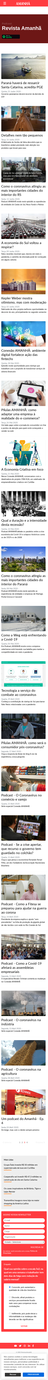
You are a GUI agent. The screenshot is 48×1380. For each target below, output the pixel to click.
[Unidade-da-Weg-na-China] (23, 618)
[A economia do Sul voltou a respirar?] (23, 226)
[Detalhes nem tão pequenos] (23, 118)
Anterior (8, 1143)
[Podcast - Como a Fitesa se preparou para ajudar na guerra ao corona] (23, 887)
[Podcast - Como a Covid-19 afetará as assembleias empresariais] (23, 947)
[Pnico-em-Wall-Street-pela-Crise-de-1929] (23, 504)
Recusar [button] (13, 1374)
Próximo (39, 1143)
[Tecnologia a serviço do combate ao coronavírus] (23, 674)
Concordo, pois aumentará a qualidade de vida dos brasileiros (22, 1288)
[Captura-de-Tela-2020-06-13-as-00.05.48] (23, 169)
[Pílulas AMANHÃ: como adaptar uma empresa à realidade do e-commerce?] (23, 393)
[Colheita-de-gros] (23, 1053)
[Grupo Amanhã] (23, 3)
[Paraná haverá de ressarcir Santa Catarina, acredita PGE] (23, 66)
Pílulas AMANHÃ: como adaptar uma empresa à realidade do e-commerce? (20, 414)
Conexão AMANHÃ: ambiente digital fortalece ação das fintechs (23, 355)
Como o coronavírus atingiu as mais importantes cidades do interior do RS (23, 190)
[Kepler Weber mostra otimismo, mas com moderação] (23, 281)
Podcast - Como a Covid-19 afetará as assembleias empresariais (21, 968)
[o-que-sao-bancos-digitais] (23, 334)
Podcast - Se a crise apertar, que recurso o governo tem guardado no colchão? (21, 849)
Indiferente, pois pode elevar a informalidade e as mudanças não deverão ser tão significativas (23, 1316)
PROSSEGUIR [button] (33, 1374)
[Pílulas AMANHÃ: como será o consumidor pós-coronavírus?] (23, 726)
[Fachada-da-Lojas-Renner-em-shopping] (23, 1102)
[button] (4, 3)
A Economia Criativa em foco (22, 469)
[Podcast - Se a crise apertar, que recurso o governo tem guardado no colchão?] (23, 828)
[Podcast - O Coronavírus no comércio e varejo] (23, 778)
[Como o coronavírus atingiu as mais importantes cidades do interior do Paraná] (23, 559)
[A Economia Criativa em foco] (23, 453)
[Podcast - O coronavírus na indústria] (23, 1003)
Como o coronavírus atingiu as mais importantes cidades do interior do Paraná (23, 580)
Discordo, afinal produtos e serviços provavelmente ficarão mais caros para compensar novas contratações (23, 1302)
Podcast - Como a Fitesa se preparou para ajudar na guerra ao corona (23, 908)
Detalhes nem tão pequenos (22, 135)
